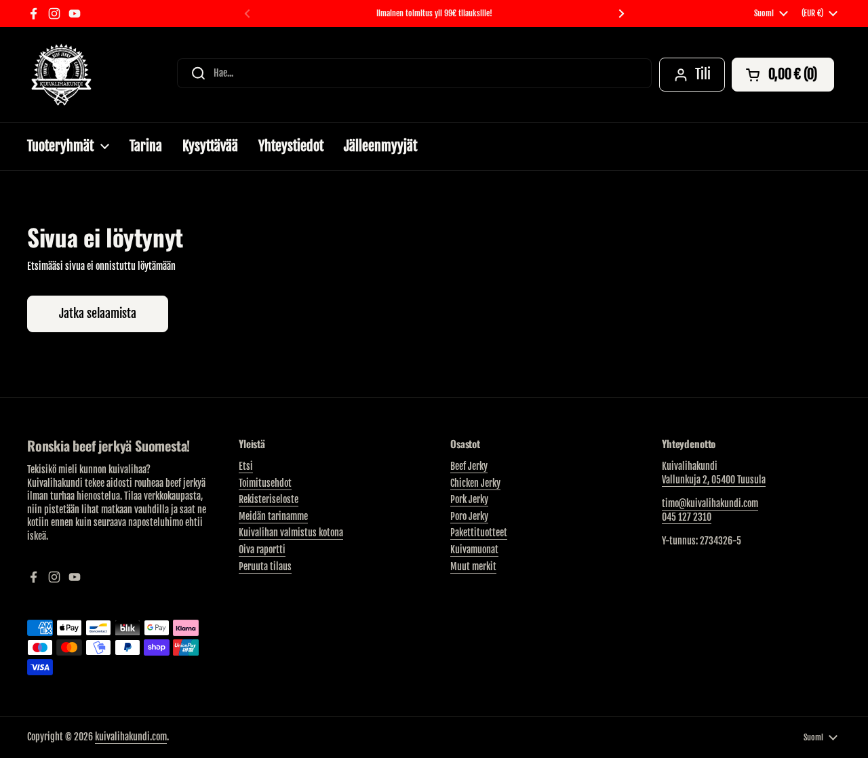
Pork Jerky (469, 499)
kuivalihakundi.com (131, 736)
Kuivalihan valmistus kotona (291, 532)
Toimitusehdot (265, 483)
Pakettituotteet (478, 532)
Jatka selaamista (97, 313)
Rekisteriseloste (268, 499)
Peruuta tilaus (265, 566)
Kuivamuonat (474, 549)
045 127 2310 (686, 517)
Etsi (246, 466)
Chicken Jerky (475, 483)
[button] (783, 75)
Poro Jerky (469, 516)
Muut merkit (473, 566)
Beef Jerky (469, 466)
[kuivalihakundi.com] (61, 74)
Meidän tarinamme (273, 516)
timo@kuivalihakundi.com (710, 503)
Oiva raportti (262, 549)
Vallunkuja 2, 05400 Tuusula (714, 479)
